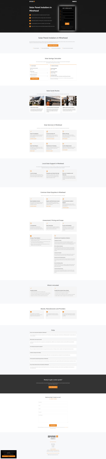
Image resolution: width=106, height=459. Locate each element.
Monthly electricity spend (34, 68)
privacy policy (63, 28)
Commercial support (66, 207)
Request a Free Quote (53, 45)
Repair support (32, 150)
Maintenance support (49, 150)
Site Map (58, 453)
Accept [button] (9, 456)
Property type (32, 71)
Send (67, 23)
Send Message (53, 425)
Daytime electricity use (33, 74)
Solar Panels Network (53, 441)
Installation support (33, 138)
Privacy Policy (54, 453)
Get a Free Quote (53, 387)
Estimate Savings (35, 78)
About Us (48, 453)
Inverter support (65, 149)
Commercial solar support (50, 138)
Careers (51, 453)
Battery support (65, 138)
